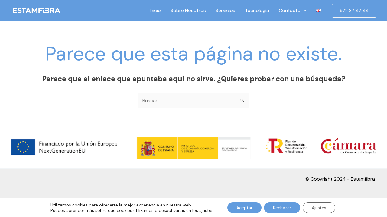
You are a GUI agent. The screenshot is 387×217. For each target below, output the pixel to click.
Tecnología (257, 10)
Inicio (155, 10)
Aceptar (244, 207)
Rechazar (282, 207)
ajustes (206, 210)
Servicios (225, 10)
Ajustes (319, 207)
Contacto (290, 10)
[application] (304, 10)
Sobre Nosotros (188, 10)
